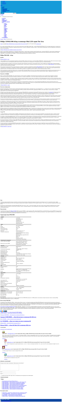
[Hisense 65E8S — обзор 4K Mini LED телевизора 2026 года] (10, 323)
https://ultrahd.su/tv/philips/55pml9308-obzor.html (8, 306)
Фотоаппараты (4, 8)
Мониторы (4, 11)
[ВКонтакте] (1, 311)
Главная (3, 1)
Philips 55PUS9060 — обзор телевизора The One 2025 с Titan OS (12, 387)
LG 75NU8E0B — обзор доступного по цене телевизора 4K (15, 321)
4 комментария (38, 43)
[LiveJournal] (6, 311)
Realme (5, 30)
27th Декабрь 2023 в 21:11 (11, 333)
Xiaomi (5, 36)
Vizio (5, 35)
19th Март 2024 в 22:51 (7, 349)
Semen (1, 43)
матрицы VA (51, 92)
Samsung (5, 31)
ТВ (2, 22)
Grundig (5, 24)
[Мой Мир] (3, 311)
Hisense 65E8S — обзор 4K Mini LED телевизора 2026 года (15, 325)
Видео (3, 7)
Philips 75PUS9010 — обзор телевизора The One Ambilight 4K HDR (13, 386)
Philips (5, 29)
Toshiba (5, 34)
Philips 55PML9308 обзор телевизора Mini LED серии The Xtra (16, 43)
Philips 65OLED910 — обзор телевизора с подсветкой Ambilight (12, 388)
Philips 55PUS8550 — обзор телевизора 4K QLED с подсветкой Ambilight (14, 385)
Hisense (5, 26)
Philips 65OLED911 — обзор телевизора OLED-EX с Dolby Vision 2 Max (14, 381)
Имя (1, 371)
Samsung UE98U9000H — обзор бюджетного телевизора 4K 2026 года (18, 317)
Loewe (5, 27)
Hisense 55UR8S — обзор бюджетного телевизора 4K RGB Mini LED (13, 396)
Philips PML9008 (51, 64)
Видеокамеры (4, 9)
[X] (5, 311)
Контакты (4, 3)
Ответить (3, 338)
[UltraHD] (2, 14)
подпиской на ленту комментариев (6, 329)
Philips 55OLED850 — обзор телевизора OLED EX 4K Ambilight (12, 384)
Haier (5, 25)
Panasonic (6, 28)
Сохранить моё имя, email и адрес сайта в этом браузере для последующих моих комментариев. (17, 375)
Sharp (5, 32)
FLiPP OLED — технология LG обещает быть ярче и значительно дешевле (14, 392)
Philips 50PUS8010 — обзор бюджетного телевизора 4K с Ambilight (13, 382)
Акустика (4, 18)
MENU (1, 5)
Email (1, 373)
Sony (5, 33)
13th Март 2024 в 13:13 (10, 342)
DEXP (5, 23)
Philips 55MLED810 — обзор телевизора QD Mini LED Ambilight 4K (13, 383)
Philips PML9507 (39, 66)
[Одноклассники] (2, 311)
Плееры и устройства (5, 10)
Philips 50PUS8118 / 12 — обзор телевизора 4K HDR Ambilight (11, 312)
